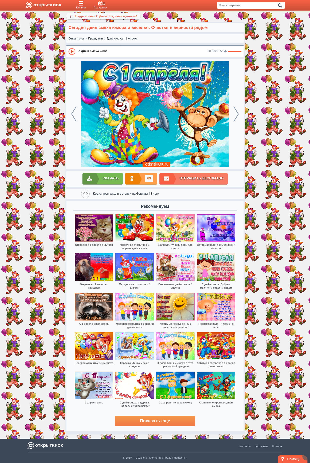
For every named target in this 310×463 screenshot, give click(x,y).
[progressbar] (234, 51)
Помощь (277, 446)
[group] (155, 51)
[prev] (73, 114)
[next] (236, 114)
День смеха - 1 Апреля (122, 38)
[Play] (72, 51)
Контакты (245, 446)
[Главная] (43, 5)
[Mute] (226, 51)
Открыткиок (76, 38)
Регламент (261, 446)
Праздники (95, 38)
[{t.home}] (45, 445)
